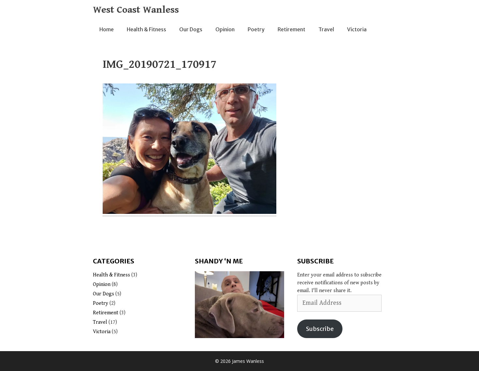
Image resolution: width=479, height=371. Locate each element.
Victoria (357, 29)
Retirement (291, 29)
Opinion (225, 29)
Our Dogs (190, 29)
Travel (326, 29)
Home (106, 29)
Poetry (256, 29)
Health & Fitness (146, 29)
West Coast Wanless (136, 9)
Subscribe (320, 329)
